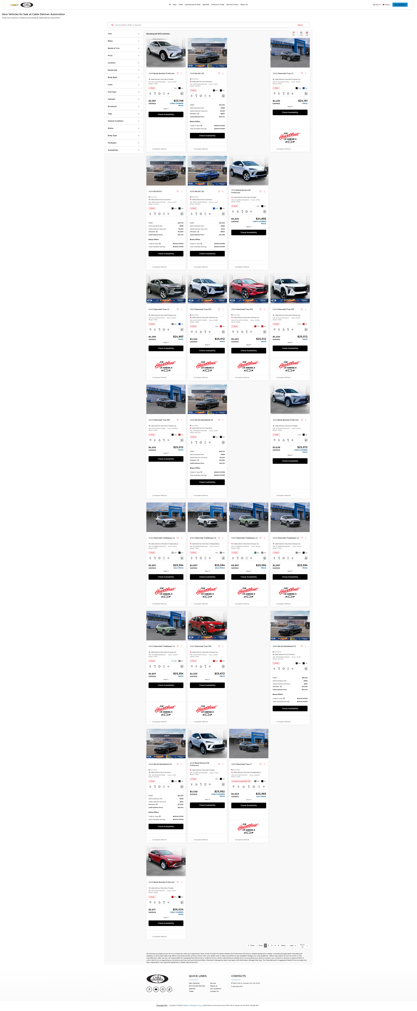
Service (213, 983)
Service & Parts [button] (232, 5)
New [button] (174, 5)
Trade (191, 991)
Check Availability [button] (166, 114)
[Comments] (181, 93)
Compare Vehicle (159, 149)
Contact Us (214, 991)
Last (292, 945)
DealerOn (186, 1005)
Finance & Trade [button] (217, 5)
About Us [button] (244, 5)
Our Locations (400, 5)
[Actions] (181, 73)
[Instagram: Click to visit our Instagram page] (163, 989)
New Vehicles (194, 983)
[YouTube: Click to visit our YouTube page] (156, 989)
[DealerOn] (162, 1005)
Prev (260, 945)
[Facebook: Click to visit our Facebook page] (149, 989)
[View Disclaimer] (168, 93)
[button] (183, 53)
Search (300, 25)
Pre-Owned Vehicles (197, 986)
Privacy (199, 1005)
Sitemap (193, 1005)
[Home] (170, 4)
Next (284, 945)
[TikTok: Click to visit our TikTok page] (169, 989)
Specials (192, 989)
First (251, 945)
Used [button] (181, 5)
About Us (213, 986)
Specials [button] (206, 5)
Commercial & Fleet (192, 5)
